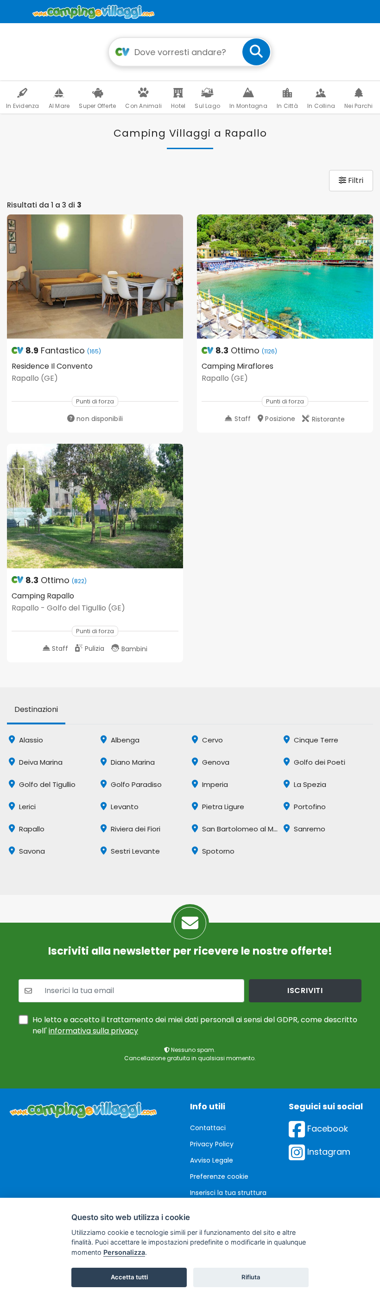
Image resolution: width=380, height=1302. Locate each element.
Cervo (211, 740)
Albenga (124, 740)
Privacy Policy (212, 1144)
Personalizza (124, 1252)
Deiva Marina (40, 762)
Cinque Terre (315, 740)
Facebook (326, 1128)
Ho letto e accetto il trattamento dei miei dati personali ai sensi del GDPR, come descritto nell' (194, 1025)
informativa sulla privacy (93, 1030)
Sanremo (308, 829)
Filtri (354, 180)
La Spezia (309, 784)
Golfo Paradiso (135, 784)
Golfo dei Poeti (318, 762)
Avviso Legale (211, 1160)
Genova (214, 762)
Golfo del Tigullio (46, 784)
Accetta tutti (129, 1277)
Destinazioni (36, 709)
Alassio (30, 740)
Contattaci (208, 1127)
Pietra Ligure (222, 806)
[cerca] (256, 52)
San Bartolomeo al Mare (242, 829)
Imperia (214, 784)
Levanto (124, 806)
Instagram (327, 1151)
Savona (31, 851)
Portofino (309, 806)
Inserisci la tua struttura (228, 1192)
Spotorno (217, 851)
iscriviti (305, 990)
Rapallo (30, 829)
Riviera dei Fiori (134, 829)
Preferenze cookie (219, 1176)
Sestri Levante (134, 851)
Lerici (26, 806)
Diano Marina (132, 762)
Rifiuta (250, 1277)
